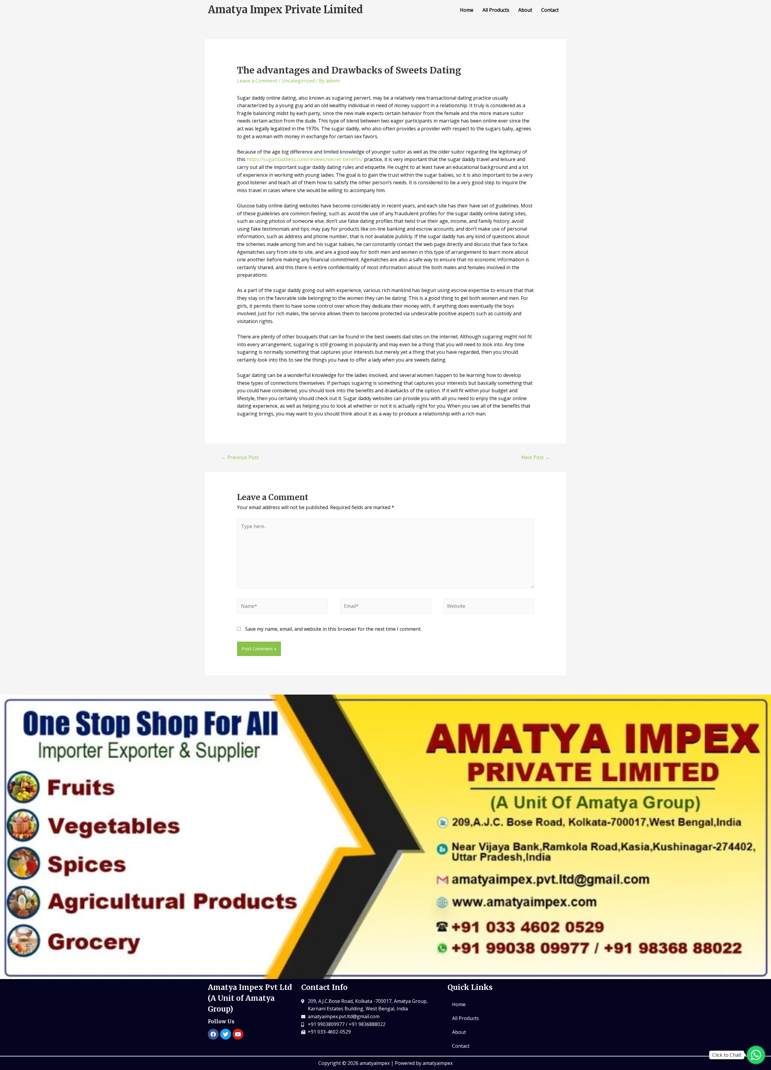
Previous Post (240, 457)
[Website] (488, 607)
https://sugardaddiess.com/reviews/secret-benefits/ (305, 159)
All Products (495, 10)
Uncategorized (298, 80)
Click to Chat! (726, 1055)
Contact (550, 10)
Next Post (535, 457)
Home (466, 10)
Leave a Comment (257, 80)
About (525, 10)
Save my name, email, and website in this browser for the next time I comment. (333, 629)
